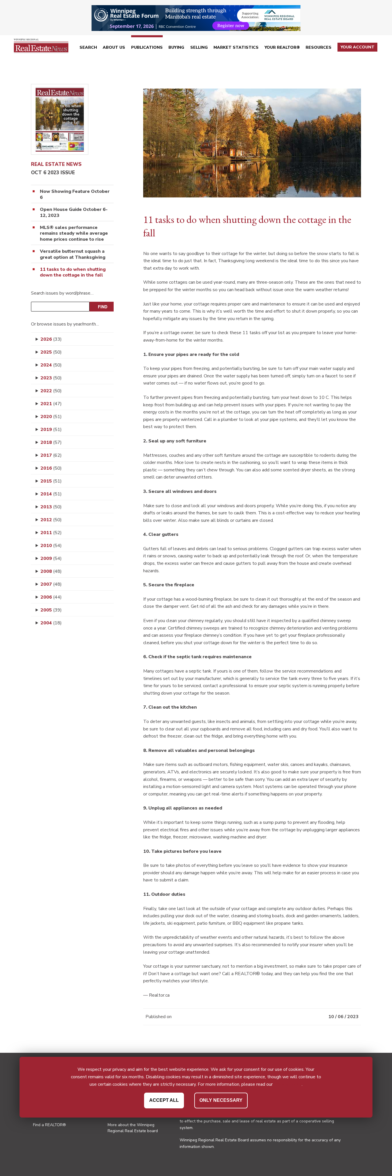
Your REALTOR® (282, 47)
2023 (51, 378)
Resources (318, 47)
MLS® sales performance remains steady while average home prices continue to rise (74, 233)
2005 (51, 610)
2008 (51, 571)
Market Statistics (236, 47)
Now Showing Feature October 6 (75, 195)
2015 (51, 481)
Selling (199, 47)
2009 (51, 558)
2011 (51, 533)
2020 (51, 416)
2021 (51, 404)
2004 (51, 623)
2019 (51, 429)
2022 (51, 391)
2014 (51, 494)
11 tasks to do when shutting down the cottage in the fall (73, 272)
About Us (114, 47)
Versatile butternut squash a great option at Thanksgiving (72, 254)
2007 (51, 584)
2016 (51, 468)
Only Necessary (220, 1099)
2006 (51, 597)
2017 (51, 455)
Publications (147, 47)
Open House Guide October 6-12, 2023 (74, 213)
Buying (176, 47)
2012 (51, 520)
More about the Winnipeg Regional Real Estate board (133, 1128)
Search (88, 47)
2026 (51, 339)
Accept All (164, 1099)
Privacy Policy (288, 1084)
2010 (51, 545)
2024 (51, 365)
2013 (51, 507)
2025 (51, 352)
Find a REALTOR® (49, 1125)
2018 (51, 442)
